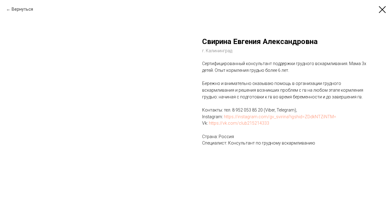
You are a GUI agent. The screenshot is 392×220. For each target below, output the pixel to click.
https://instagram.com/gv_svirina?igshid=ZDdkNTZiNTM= (280, 116)
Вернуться (22, 9)
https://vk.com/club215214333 (239, 123)
